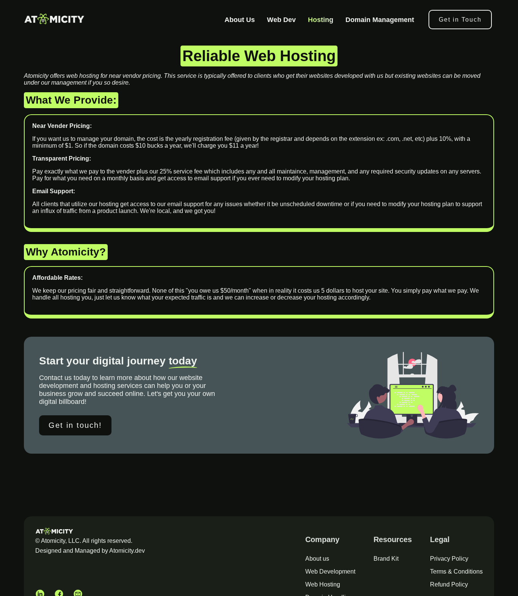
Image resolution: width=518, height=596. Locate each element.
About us (317, 558)
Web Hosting (322, 584)
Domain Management (379, 20)
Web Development (330, 571)
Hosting (320, 20)
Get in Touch (460, 19)
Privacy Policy (449, 558)
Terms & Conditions (456, 571)
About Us (239, 20)
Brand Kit (386, 558)
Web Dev (281, 20)
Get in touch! (75, 425)
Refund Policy (449, 584)
